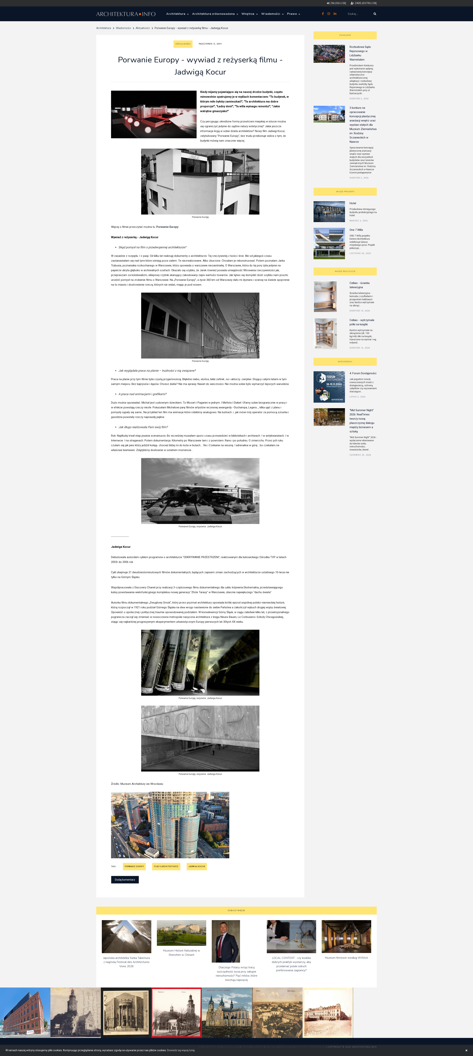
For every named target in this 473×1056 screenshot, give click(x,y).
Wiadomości (271, 14)
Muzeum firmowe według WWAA (346, 958)
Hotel (353, 203)
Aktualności (143, 28)
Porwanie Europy (134, 866)
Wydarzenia (345, 361)
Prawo (292, 14)
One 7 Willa (356, 230)
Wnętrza (248, 14)
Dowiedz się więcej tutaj (181, 1050)
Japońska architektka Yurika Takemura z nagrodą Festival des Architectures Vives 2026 (126, 962)
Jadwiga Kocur (196, 866)
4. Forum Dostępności (363, 373)
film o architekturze (166, 866)
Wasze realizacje (345, 271)
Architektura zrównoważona (214, 14)
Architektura (176, 14)
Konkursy (345, 35)
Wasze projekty (345, 191)
